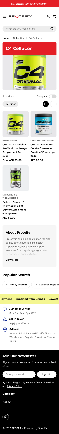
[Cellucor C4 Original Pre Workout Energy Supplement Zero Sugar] (16, 124)
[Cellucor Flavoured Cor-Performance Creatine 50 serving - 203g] (44, 124)
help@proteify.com (19, 323)
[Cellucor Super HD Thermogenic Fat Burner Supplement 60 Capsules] (16, 178)
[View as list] (53, 104)
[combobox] (29, 29)
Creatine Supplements (42, 140)
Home (6, 38)
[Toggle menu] (4, 16)
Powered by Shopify (35, 428)
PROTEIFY (17, 428)
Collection (19, 38)
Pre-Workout (10, 140)
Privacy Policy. (14, 386)
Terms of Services (45, 382)
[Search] (52, 29)
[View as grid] (46, 104)
